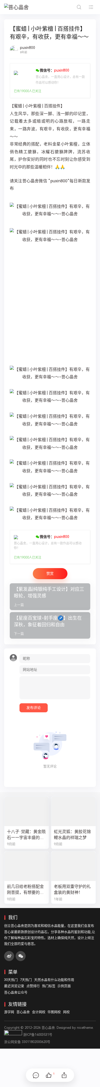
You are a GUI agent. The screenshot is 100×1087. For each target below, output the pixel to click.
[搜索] (79, 7)
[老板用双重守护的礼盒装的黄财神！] (73, 866)
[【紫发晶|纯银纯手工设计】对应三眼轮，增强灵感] (50, 596)
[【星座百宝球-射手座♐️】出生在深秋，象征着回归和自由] (50, 625)
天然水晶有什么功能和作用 (54, 980)
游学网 (9, 1012)
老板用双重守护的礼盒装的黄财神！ (72, 889)
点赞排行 (33, 986)
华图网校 (54, 1012)
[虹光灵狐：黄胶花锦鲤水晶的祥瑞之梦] (73, 811)
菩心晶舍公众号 (15, 992)
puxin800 (27, 48)
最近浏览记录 (14, 986)
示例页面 (64, 986)
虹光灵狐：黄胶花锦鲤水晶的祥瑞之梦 (72, 834)
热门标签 (48, 986)
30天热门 (11, 980)
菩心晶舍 (23, 1012)
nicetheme (85, 1028)
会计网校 (38, 1012)
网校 (66, 1012)
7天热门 (26, 980)
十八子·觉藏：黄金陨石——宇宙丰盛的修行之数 (26, 835)
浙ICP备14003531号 (37, 1035)
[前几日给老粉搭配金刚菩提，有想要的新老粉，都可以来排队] (26, 866)
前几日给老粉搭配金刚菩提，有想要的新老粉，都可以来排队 (25, 889)
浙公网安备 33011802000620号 (27, 1042)
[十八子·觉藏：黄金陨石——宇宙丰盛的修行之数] (26, 811)
